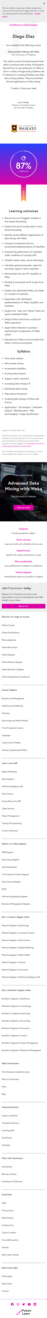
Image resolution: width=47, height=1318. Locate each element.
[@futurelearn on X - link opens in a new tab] (23, 1304)
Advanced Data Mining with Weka (23, 51)
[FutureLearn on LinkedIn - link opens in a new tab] (34, 1304)
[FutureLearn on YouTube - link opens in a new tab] (29, 1304)
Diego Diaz (24, 36)
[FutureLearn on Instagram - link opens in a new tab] (18, 1304)
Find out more (23, 507)
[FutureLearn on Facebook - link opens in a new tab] (12, 1304)
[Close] (44, 3)
